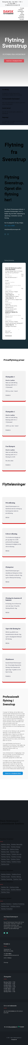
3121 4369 (12, 3)
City (22, 288)
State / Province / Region (11, 291)
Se (20, 928)
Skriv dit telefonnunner (11, 277)
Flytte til (7, 313)
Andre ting (7, 304)
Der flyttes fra (9, 293)
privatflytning (8, 718)
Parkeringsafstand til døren (12, 296)
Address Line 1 (9, 287)
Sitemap (6, 962)
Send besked (8, 335)
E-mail (7, 280)
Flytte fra (7, 283)
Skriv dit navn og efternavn (12, 272)
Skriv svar (8, 331)
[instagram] (8, 234)
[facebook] (5, 234)
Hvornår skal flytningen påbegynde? (14, 323)
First (22, 274)
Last (22, 276)
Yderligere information (10, 326)
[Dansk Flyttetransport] (8, 10)
